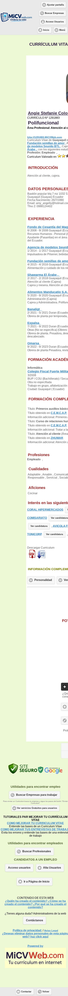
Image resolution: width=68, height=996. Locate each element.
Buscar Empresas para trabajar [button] (36, 794)
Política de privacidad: (27, 930)
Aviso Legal (51, 930)
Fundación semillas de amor (46, 143)
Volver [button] (45, 991)
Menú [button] (62, 30)
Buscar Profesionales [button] (36, 851)
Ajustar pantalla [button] (55, 5)
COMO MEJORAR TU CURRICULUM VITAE (35, 823)
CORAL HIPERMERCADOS (45, 509)
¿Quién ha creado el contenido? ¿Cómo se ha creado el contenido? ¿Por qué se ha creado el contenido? (35, 904)
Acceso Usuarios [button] (55, 22)
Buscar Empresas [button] (54, 13)
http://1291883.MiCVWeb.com (44, 137)
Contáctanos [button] (34, 920)
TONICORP (34, 534)
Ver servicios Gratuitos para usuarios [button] (37, 808)
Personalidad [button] (43, 579)
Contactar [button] (26, 991)
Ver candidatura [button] (39, 526)
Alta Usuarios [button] (52, 867)
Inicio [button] (46, 30)
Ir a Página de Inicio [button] (37, 881)
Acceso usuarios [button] (19, 867)
